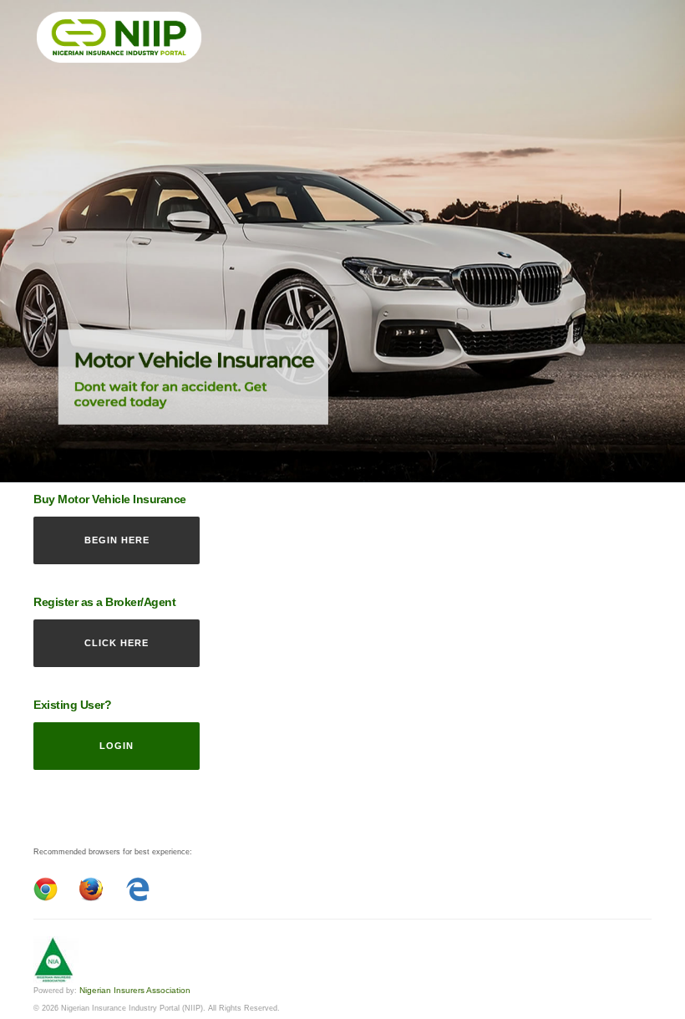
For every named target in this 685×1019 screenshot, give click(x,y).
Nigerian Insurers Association (134, 990)
